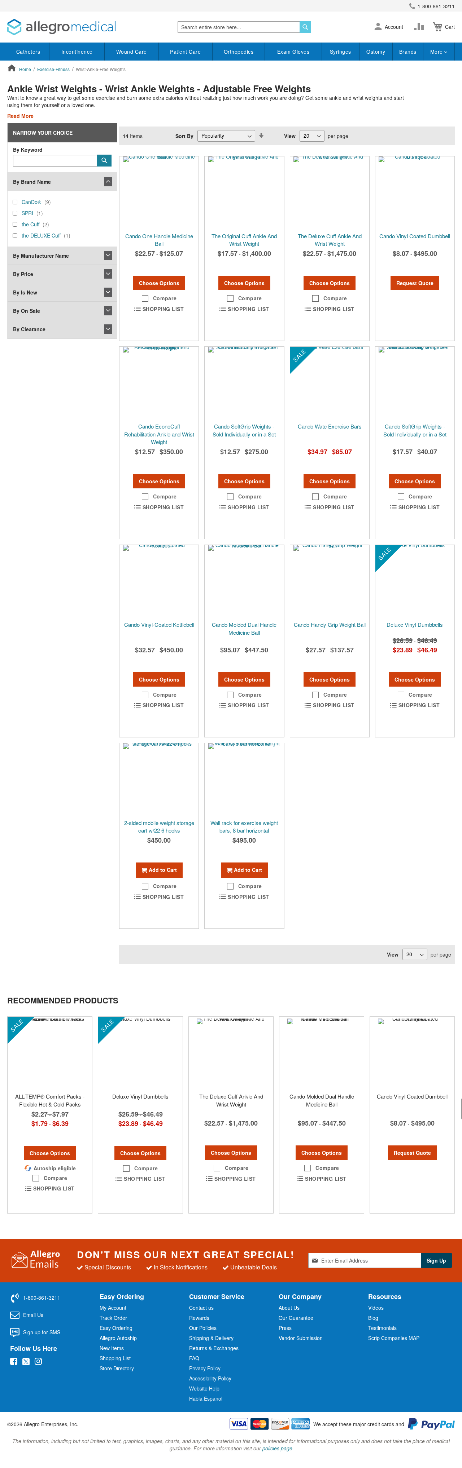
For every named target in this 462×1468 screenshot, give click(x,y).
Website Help (204, 1388)
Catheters (28, 51)
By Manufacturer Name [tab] (41, 255)
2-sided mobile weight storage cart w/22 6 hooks (159, 826)
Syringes (340, 51)
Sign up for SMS (41, 1332)
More (437, 51)
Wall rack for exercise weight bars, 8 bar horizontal (244, 826)
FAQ (194, 1358)
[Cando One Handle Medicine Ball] (159, 192)
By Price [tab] (23, 274)
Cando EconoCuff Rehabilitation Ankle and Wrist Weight (159, 433)
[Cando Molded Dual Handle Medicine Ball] (244, 581)
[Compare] (420, 27)
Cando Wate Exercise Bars (330, 426)
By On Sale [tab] (26, 310)
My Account (113, 1307)
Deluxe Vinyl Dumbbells (415, 624)
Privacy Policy (205, 1368)
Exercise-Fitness (54, 69)
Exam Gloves (293, 51)
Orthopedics (239, 51)
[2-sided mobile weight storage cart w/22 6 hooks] (159, 779)
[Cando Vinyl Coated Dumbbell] (414, 192)
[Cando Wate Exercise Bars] (329, 383)
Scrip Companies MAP (393, 1337)
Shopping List (115, 1358)
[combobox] (244, 27)
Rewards (199, 1317)
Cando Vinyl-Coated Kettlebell (159, 624)
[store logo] (61, 27)
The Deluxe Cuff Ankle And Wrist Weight (330, 239)
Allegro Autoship (118, 1337)
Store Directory (117, 1368)
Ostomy (375, 51)
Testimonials (382, 1327)
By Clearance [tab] (29, 329)
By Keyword (28, 149)
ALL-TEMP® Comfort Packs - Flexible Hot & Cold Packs (50, 1100)
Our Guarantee (296, 1317)
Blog (373, 1317)
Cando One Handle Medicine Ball (159, 239)
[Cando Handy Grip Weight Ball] (329, 581)
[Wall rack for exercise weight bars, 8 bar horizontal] (244, 779)
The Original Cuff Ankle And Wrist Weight (244, 239)
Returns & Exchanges (214, 1348)
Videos (376, 1307)
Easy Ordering (116, 1327)
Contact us (201, 1307)
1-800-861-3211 (436, 6)
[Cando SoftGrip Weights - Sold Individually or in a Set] (244, 383)
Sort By (184, 135)
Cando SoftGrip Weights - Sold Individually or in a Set (244, 430)
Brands (408, 51)
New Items (112, 1348)
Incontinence (77, 51)
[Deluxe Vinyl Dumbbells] (414, 581)
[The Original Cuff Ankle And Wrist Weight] (244, 192)
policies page (277, 1448)
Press (285, 1327)
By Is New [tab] (25, 292)
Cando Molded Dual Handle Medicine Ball (244, 628)
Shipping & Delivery (211, 1337)
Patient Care (185, 51)
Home (25, 69)
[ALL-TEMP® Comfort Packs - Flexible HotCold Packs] (50, 1053)
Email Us (33, 1314)
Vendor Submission (301, 1337)
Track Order (113, 1317)
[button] (378, 27)
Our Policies (203, 1327)
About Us (289, 1307)
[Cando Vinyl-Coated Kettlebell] (159, 581)
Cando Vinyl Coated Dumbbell (414, 236)
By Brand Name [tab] (32, 181)
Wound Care (131, 51)
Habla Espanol (205, 1398)
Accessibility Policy (210, 1378)
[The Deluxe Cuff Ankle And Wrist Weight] (329, 192)
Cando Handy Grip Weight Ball (330, 624)
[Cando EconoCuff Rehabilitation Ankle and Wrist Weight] (159, 383)
